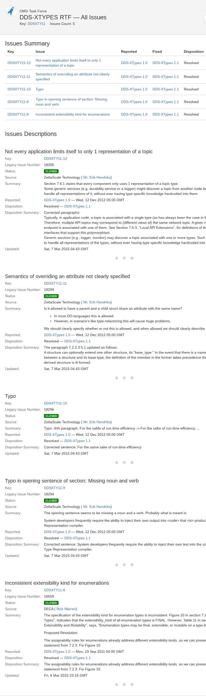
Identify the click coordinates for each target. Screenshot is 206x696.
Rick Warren (66, 609)
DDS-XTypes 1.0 (134, 63)
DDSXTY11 (36, 24)
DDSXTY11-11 (19, 77)
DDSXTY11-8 (18, 114)
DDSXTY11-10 (19, 89)
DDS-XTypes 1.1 (165, 63)
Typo (39, 89)
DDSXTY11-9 (18, 102)
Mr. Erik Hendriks (97, 177)
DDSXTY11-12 (19, 63)
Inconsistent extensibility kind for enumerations (73, 114)
